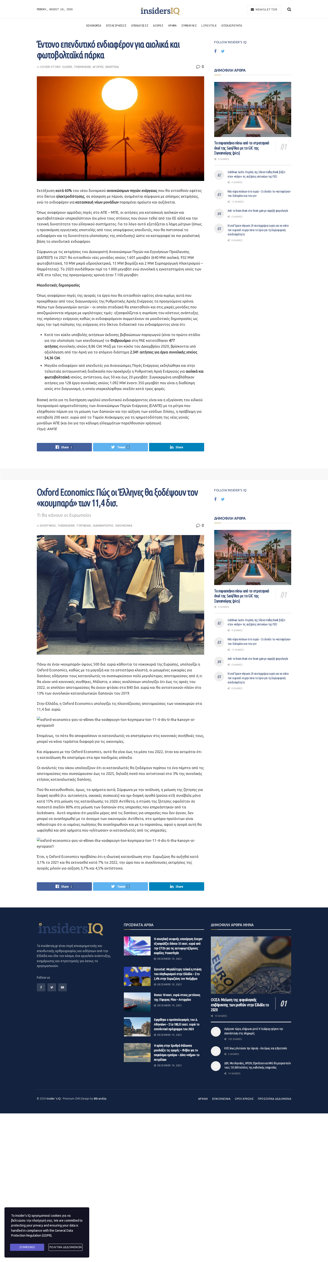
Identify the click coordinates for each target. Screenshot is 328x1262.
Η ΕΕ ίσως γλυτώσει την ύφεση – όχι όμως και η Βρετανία (255, 1048)
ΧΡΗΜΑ (172, 25)
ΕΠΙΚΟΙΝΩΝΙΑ (221, 1098)
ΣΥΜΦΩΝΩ (27, 1247)
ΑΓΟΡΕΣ (158, 25)
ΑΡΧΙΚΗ (203, 1098)
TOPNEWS (83, 525)
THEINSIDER (82, 66)
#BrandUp (100, 1098)
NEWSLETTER (266, 9)
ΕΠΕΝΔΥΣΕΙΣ (139, 25)
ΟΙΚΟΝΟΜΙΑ (93, 25)
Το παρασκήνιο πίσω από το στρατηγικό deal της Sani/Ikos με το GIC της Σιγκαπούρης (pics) (241, 148)
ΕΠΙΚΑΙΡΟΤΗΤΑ (232, 25)
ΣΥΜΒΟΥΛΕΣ (189, 25)
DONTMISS (48, 525)
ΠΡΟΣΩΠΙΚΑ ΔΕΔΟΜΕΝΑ (274, 1098)
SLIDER (67, 66)
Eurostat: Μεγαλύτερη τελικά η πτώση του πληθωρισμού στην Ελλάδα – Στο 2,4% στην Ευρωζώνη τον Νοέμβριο (177, 973)
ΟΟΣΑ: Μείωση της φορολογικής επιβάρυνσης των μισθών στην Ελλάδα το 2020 (240, 1004)
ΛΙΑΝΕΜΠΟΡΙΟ (103, 525)
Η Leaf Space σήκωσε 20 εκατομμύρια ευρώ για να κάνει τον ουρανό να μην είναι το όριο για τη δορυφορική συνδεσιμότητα (258, 230)
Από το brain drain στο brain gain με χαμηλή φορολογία (258, 210)
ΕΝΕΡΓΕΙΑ (112, 66)
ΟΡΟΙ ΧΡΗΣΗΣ (244, 1098)
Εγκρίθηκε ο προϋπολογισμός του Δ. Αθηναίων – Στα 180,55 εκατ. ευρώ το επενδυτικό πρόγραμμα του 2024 (176, 1024)
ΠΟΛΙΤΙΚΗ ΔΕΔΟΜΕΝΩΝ (65, 1247)
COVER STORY (50, 66)
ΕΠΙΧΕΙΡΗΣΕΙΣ (116, 25)
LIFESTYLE (209, 25)
